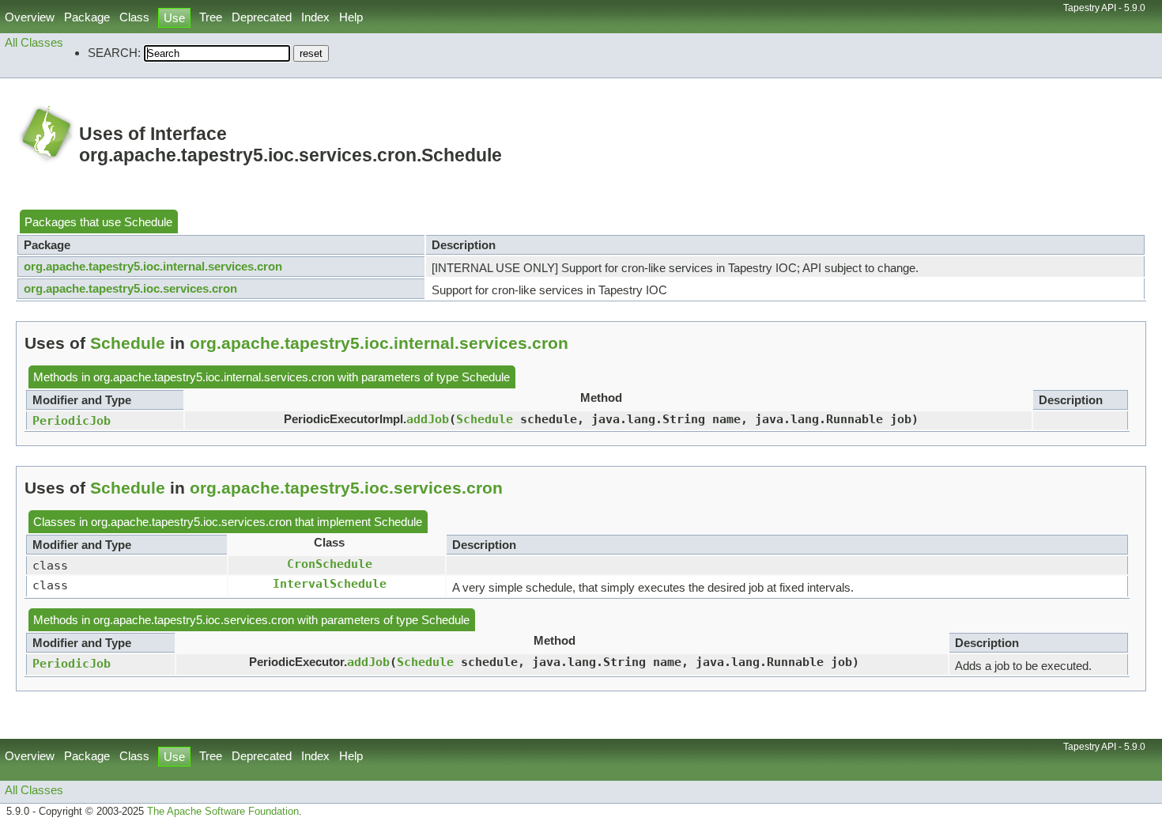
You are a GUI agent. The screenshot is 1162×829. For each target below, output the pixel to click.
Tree (210, 17)
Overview (30, 17)
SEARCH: (114, 52)
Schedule (148, 222)
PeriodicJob (71, 420)
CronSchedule (329, 563)
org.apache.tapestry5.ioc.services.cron (130, 288)
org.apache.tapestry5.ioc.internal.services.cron (153, 266)
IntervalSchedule (330, 583)
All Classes (34, 42)
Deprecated (262, 17)
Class (134, 17)
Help (351, 17)
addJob (427, 419)
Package (87, 17)
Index (315, 17)
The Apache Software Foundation (223, 811)
